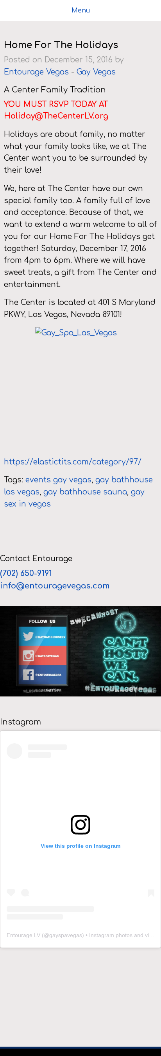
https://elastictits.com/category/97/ (72, 462)
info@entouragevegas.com (55, 585)
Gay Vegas (96, 72)
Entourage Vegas (36, 72)
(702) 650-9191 (27, 573)
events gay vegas (58, 480)
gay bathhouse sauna (85, 492)
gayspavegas (65, 935)
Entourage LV (23, 935)
